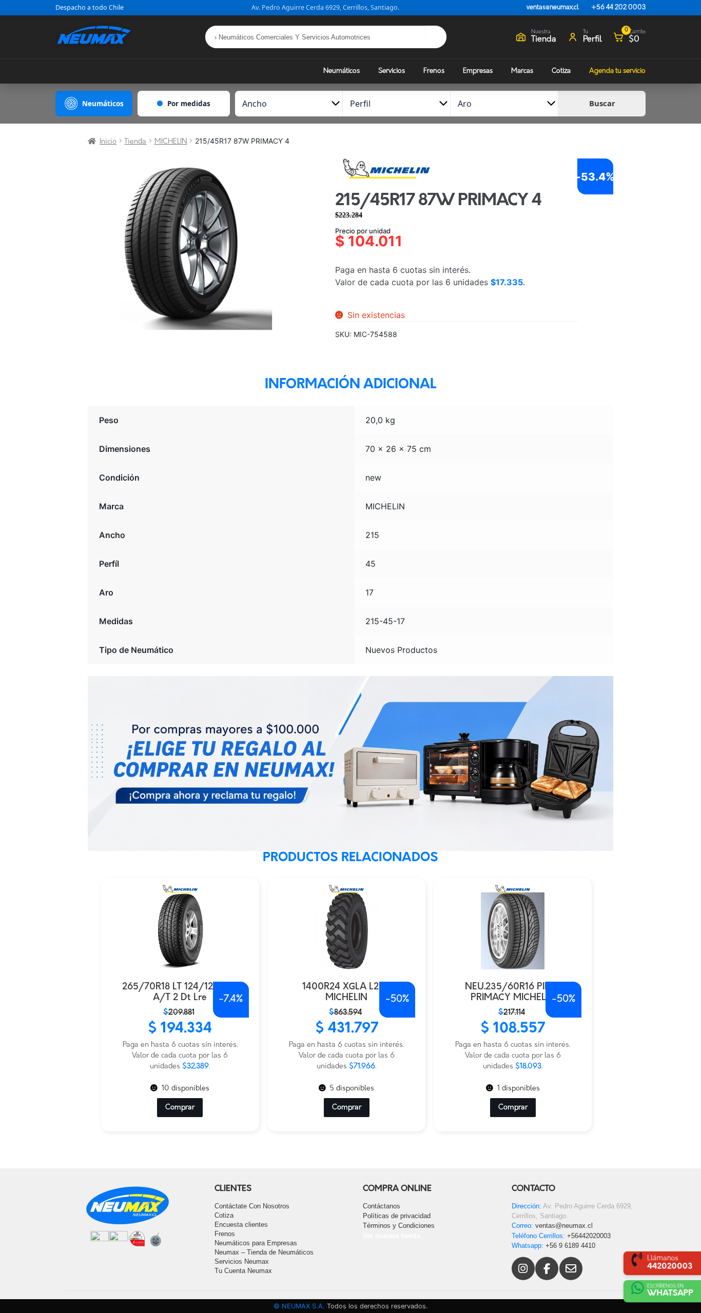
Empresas (478, 71)
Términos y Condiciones (399, 1225)
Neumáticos (341, 71)
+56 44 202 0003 (618, 8)
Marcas (522, 71)
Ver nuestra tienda (391, 1236)
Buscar (602, 103)
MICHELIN (170, 142)
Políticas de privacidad (397, 1216)
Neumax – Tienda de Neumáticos (264, 1252)
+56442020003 (589, 1236)
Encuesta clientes (241, 1224)
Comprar (179, 1107)
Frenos (433, 71)
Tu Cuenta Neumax (243, 1271)
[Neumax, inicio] (93, 36)
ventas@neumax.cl (553, 8)
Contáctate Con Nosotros (252, 1206)
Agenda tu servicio (617, 71)
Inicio (108, 142)
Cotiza (561, 71)
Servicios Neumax (242, 1261)
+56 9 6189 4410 (570, 1245)
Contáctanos (381, 1206)
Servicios (391, 71)
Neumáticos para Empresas (256, 1243)
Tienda (135, 142)
